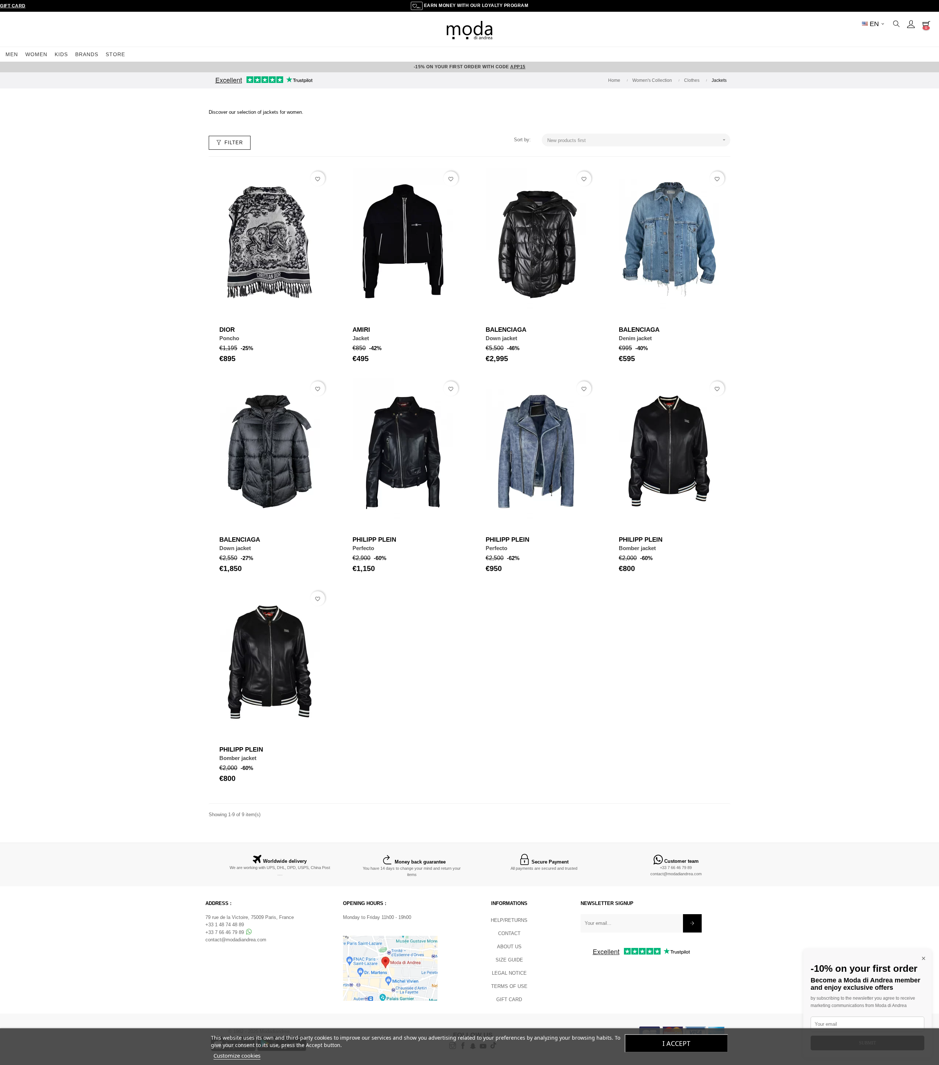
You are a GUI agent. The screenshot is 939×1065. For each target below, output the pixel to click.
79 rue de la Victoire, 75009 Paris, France (249, 917)
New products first (637, 140)
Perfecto (363, 548)
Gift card (509, 999)
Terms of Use (509, 986)
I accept (676, 1043)
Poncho (229, 338)
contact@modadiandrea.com (676, 874)
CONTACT (509, 933)
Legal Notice (509, 973)
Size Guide (509, 960)
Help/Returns (509, 920)
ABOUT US (509, 946)
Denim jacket (635, 338)
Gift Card (13, 5)
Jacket (360, 338)
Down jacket (501, 338)
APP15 (518, 66)
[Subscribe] (692, 923)
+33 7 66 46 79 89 (676, 867)
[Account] (910, 24)
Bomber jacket (637, 548)
